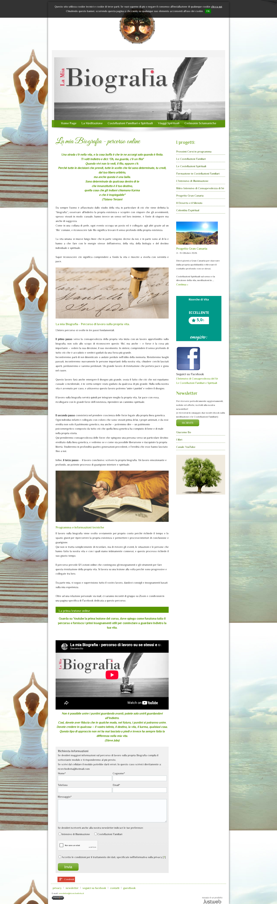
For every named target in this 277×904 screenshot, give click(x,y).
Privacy (57, 888)
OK (208, 11)
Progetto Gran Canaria (190, 195)
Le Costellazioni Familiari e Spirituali (196, 382)
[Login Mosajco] (58, 899)
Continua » (182, 284)
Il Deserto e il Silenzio (189, 202)
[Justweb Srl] (212, 900)
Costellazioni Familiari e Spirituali (130, 123)
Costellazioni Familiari (109, 834)
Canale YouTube (185, 446)
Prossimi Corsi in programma (193, 151)
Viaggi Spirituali (168, 123)
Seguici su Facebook (94, 888)
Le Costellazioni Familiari (191, 158)
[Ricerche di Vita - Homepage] (137, 26)
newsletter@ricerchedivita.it (71, 893)
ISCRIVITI (187, 422)
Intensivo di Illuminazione (76, 834)
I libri (179, 439)
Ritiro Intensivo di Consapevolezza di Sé (200, 188)
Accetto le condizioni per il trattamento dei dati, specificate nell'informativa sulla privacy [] (114, 857)
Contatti (114, 888)
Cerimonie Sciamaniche (200, 123)
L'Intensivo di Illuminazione (192, 180)
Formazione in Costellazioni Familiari (198, 173)
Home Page (68, 123)
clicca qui (216, 6)
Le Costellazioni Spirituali (191, 166)
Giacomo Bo (183, 432)
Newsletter (72, 888)
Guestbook (129, 888)
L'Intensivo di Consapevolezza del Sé (197, 378)
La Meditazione (92, 123)
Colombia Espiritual (187, 210)
